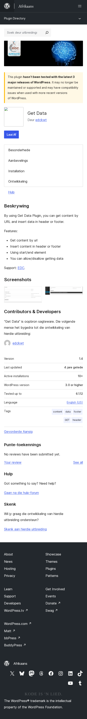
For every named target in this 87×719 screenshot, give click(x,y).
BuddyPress (15, 645)
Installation (16, 171)
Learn (8, 589)
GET (67, 419)
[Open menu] (80, 6)
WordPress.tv (16, 610)
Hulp (11, 192)
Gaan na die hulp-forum (21, 493)
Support (10, 596)
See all (78, 462)
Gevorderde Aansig (18, 432)
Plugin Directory (14, 18)
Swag (52, 610)
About (8, 554)
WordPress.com (18, 624)
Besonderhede (19, 150)
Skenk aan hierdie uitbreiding (25, 529)
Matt (9, 631)
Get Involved (55, 589)
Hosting (10, 569)
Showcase (53, 554)
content (57, 411)
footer (77, 411)
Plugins (51, 569)
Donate (53, 603)
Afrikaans (20, 664)
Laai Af (11, 134)
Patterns (52, 576)
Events (51, 596)
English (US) (75, 402)
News (8, 561)
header (77, 419)
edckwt (41, 120)
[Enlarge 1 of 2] (36, 292)
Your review (12, 462)
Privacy (9, 576)
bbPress (12, 638)
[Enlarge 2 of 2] (77, 292)
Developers (12, 603)
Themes (51, 561)
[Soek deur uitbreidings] (47, 33)
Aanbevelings (18, 160)
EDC (21, 268)
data (68, 411)
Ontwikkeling (17, 181)
